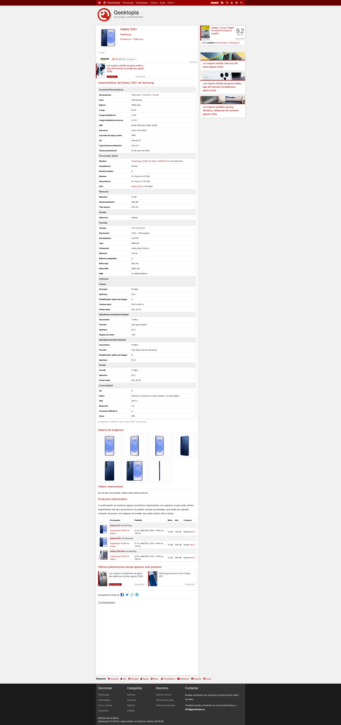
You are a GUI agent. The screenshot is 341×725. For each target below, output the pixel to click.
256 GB (101, 53)
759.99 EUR (125, 59)
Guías (162, 2)
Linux (208, 678)
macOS (197, 678)
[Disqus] (147, 641)
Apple (146, 678)
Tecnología (127, 2)
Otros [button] (170, 2)
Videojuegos (142, 2)
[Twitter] (236, 2)
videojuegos (234, 43)
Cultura (154, 2)
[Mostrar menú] (99, 2)
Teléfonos (138, 39)
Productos (125, 39)
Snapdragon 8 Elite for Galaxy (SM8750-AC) (150, 161)
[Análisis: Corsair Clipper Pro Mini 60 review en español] (205, 33)
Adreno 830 (136, 186)
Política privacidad (165, 705)
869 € (192, 557)
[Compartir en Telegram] (137, 595)
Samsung (125, 34)
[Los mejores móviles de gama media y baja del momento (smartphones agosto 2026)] (100, 70)
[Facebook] (222, 2)
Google (134, 678)
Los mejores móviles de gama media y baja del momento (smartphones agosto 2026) (125, 68)
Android (114, 678)
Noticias (131, 694)
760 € (192, 545)
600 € (192, 532)
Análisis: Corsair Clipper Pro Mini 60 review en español (222, 30)
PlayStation (169, 678)
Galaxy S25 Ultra (117, 551)
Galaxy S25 (115, 525)
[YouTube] (232, 2)
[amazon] (105, 59)
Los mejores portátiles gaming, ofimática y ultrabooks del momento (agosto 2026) (221, 110)
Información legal (164, 700)
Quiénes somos (163, 694)
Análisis (131, 710)
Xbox (156, 678)
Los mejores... (112, 77)
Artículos (131, 700)
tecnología (222, 43)
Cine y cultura (105, 705)
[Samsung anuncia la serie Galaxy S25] (152, 578)
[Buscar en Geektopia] (241, 2)
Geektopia (113, 2)
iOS (124, 678)
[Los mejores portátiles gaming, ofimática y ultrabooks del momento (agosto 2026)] (222, 99)
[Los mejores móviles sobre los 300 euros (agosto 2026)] (222, 56)
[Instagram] (227, 2)
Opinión (131, 705)
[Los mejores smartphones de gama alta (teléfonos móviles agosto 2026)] (102, 578)
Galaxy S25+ (128, 29)
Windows (184, 678)
